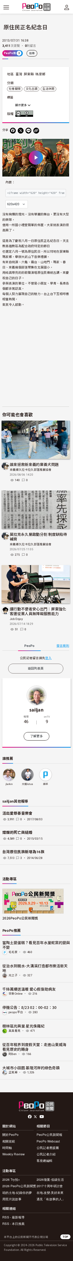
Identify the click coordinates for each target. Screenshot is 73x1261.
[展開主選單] (6, 7)
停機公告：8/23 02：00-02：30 (29, 1007)
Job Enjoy (16, 619)
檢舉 (32, 53)
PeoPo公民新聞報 (49, 1134)
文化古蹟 (32, 89)
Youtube (42, 1117)
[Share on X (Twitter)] (21, 131)
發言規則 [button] (62, 646)
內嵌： (10, 182)
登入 (48, 657)
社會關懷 (15, 89)
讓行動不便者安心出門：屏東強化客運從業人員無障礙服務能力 (38, 611)
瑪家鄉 (40, 74)
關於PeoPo (10, 1134)
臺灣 (19, 74)
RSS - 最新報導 (13, 1217)
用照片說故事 (11, 1199)
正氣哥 (13, 1072)
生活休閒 (48, 89)
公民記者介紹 (46, 1154)
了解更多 (36, 736)
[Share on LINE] (28, 131)
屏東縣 (29, 74)
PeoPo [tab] (29, 646)
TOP (65, 1237)
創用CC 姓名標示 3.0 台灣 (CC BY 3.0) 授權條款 (25, 114)
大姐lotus (27, 784)
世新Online (16, 993)
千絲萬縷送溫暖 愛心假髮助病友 (29, 989)
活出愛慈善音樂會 (17, 813)
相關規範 (8, 1141)
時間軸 (7, 1147)
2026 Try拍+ (11, 1179)
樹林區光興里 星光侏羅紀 (23, 1025)
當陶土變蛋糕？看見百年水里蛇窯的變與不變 (36, 945)
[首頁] (36, 7)
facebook (30, 1117)
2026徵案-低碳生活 (50, 1179)
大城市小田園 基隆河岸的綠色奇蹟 (31, 1067)
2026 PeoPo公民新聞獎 (19, 1186)
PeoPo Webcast (48, 1141)
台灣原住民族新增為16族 (23, 852)
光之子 (13, 975)
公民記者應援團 (48, 1147)
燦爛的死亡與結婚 (17, 832)
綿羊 (45, 784)
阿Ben (13, 1054)
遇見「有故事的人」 (51, 1199)
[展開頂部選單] (67, 7)
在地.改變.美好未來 (50, 1192)
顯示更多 (21, 105)
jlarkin (9, 784)
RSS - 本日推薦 (13, 1223)
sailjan (36, 709)
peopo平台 (16, 1012)
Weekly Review (13, 1154)
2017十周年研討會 (50, 1186)
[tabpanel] (35, 658)
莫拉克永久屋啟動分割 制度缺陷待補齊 (38, 536)
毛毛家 (13, 952)
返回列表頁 (36, 668)
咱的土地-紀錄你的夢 (17, 1192)
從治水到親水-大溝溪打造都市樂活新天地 (35, 968)
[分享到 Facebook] (13, 131)
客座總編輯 (45, 1160)
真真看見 (14, 1031)
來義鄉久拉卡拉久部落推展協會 (30, 470)
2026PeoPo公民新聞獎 (20, 918)
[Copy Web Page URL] (36, 131)
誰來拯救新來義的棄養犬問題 (34, 464)
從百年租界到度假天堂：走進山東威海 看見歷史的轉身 (34, 1047)
